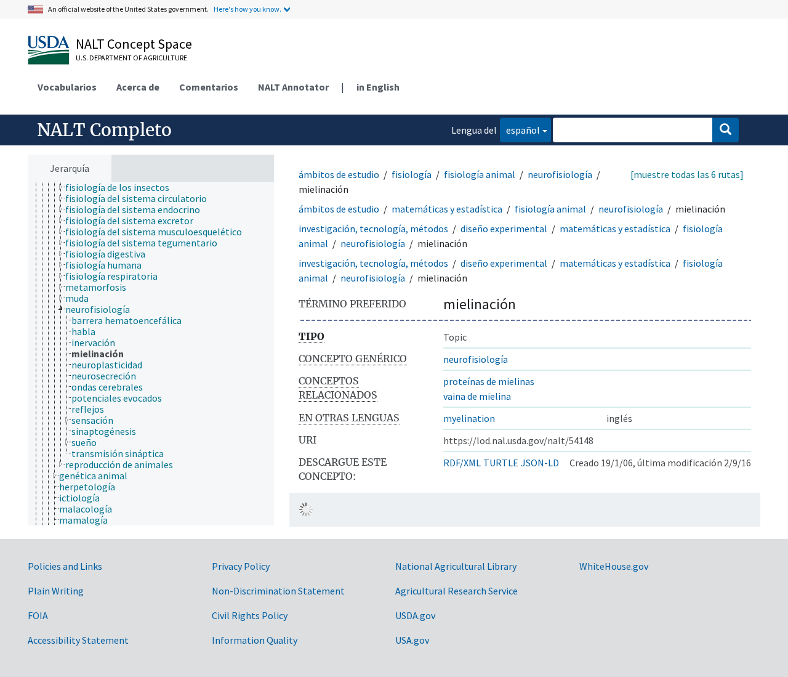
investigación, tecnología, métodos (373, 228)
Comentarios (208, 87)
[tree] (151, 353)
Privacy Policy (241, 566)
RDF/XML (462, 462)
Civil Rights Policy (249, 615)
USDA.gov (415, 615)
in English (378, 87)
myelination (469, 418)
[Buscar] (725, 130)
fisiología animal (479, 174)
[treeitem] (122, 187)
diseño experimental (503, 228)
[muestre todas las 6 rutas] (687, 174)
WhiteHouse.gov (613, 566)
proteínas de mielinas (488, 381)
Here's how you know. (247, 9)
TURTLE (500, 462)
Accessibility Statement (78, 640)
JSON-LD (540, 462)
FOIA (38, 615)
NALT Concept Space (134, 43)
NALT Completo (104, 130)
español (520, 129)
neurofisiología (560, 174)
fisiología (412, 174)
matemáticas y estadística (447, 209)
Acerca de (137, 87)
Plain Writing (56, 591)
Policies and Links (65, 566)
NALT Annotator (293, 87)
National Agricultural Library (456, 566)
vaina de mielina (477, 396)
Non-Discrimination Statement (278, 591)
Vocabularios (67, 87)
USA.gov (412, 640)
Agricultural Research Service (456, 591)
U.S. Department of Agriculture (131, 57)
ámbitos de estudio (339, 174)
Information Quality (254, 640)
